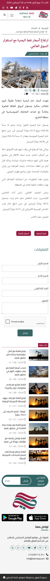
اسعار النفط (23, 233)
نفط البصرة (41, 233)
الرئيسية (44, 28)
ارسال (25, 481)
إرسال (25, 333)
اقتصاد (34, 28)
